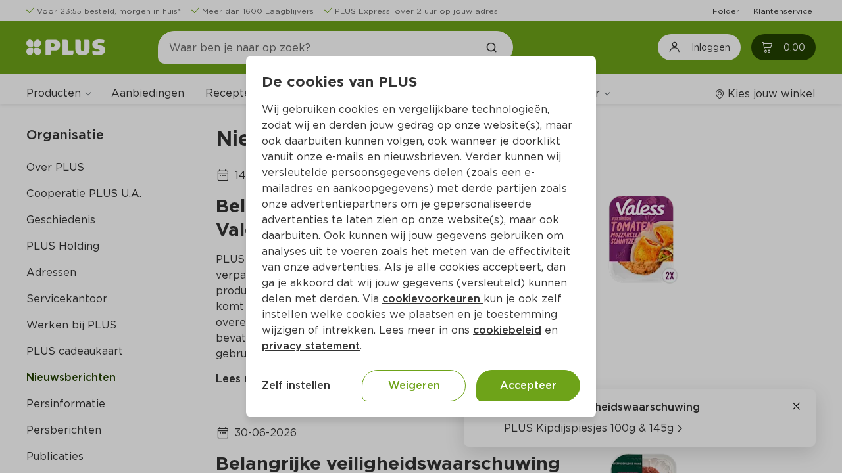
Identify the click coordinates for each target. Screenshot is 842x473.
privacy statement (311, 346)
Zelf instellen (296, 385)
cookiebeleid (507, 330)
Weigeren (414, 385)
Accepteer (528, 385)
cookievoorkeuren (432, 298)
